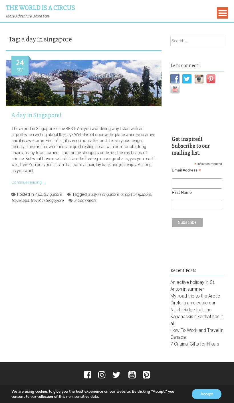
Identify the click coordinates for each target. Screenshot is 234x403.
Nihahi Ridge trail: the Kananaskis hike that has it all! (196, 316)
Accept (206, 394)
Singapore (53, 194)
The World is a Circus (40, 8)
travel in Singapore (47, 200)
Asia (38, 194)
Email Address (186, 170)
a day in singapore (103, 194)
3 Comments (85, 200)
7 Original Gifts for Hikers (194, 344)
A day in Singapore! (36, 115)
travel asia (20, 200)
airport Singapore (135, 194)
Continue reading (29, 182)
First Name (182, 192)
